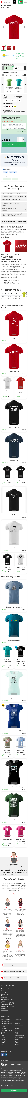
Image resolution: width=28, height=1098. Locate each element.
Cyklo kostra (14, 698)
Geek (2, 1035)
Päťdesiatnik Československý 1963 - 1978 (20, 661)
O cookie (3, 1008)
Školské (17, 1034)
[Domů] (2, 5)
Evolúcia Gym (14, 460)
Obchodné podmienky (7, 1004)
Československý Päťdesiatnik (14, 607)
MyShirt (17, 1044)
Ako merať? (4, 997)
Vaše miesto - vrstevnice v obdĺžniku (14, 731)
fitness (5, 172)
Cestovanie (4, 1028)
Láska (2, 1044)
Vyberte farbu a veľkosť (14, 144)
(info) (16, 164)
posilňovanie (13, 172)
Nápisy (16, 1021)
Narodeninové (18, 1019)
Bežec (14, 338)
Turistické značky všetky (14, 640)
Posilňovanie (9, 5)
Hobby (3, 1037)
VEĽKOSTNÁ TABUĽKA (19, 96)
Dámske (19, 68)
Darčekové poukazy (6, 1023)
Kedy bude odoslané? (20, 111)
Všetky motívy (5, 1021)
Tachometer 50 (7, 839)
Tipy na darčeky (5, 1019)
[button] (20, 2)
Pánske (9, 68)
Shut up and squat (14, 427)
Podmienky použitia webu (8, 1006)
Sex (16, 1030)
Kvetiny (3, 1042)
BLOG (2, 990)
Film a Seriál (4, 1034)
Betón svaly (7, 391)
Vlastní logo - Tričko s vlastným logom (14, 787)
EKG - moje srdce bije (7, 1030)
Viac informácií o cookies (7, 1085)
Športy (5, 5)
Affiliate (3, 1001)
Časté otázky (4, 992)
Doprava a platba (5, 996)
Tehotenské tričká (19, 1035)
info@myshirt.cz (22, 872)
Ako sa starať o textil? (7, 999)
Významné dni (18, 1041)
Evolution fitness (14, 371)
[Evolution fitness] (7, 246)
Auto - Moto (4, 1025)
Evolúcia (15, 179)
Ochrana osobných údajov (8, 1003)
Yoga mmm (21, 480)
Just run (7, 567)
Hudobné (3, 1039)
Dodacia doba (4, 994)
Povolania (17, 1023)
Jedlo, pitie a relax (6, 1041)
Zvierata (17, 1042)
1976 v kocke (14, 820)
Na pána (14, 548)
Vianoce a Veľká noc (20, 1037)
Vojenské (17, 1039)
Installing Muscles (7, 480)
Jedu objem (14, 515)
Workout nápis (21, 567)
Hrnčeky (3, 1026)
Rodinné (17, 1028)
